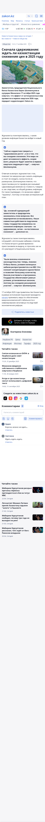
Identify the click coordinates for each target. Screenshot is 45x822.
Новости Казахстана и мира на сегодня (16, 36)
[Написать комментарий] (22, 412)
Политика (5, 21)
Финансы (19, 21)
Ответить (8, 430)
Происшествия (37, 21)
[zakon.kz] (8, 16)
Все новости (6, 39)
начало (5, 297)
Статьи (27, 21)
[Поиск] (36, 16)
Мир (12, 21)
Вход (41, 406)
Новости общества (20, 39)
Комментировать (35, 419)
